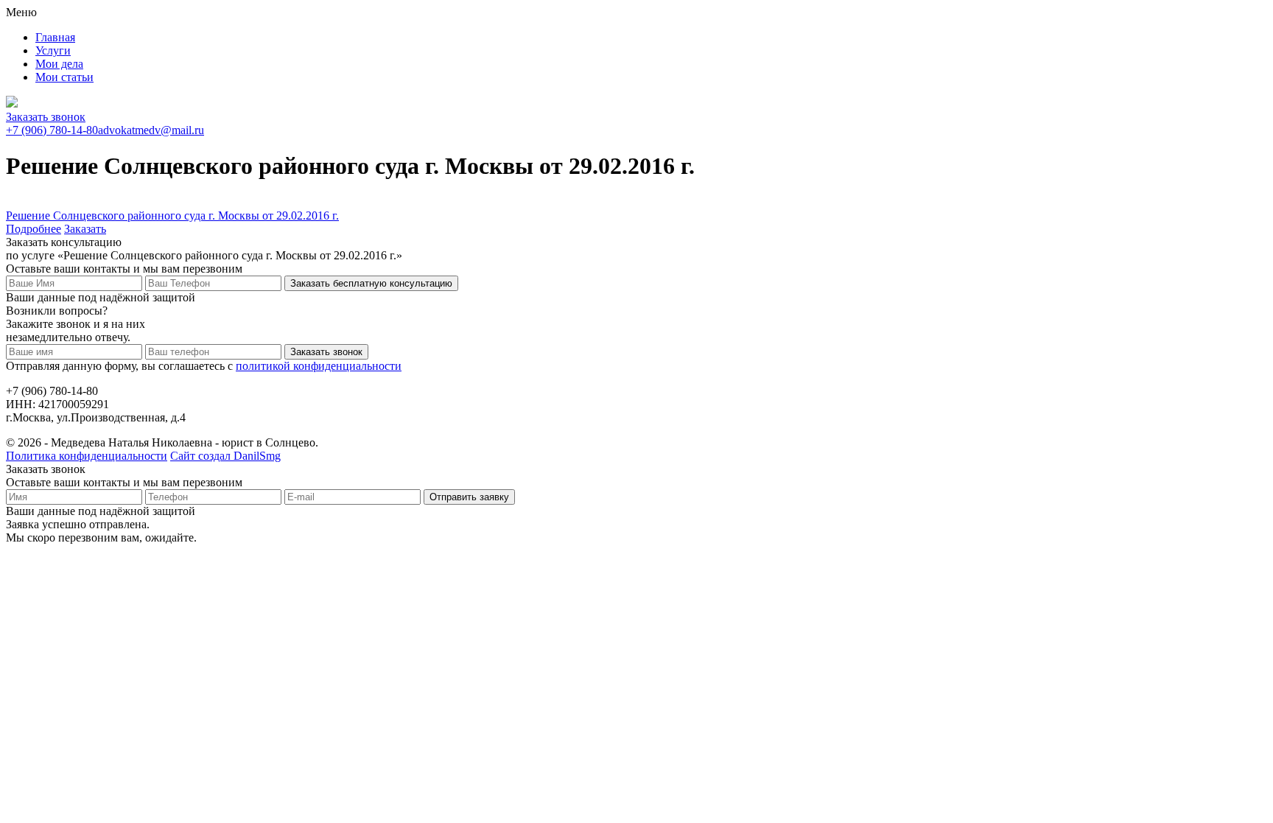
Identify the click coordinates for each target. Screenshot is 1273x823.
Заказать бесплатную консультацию (371, 283)
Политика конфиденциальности (86, 455)
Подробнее (33, 229)
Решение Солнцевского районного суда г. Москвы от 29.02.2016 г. (172, 215)
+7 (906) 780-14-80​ (52, 130)
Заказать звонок (45, 117)
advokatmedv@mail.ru (151, 130)
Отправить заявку (469, 496)
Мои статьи (64, 77)
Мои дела (59, 63)
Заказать (85, 229)
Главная (55, 37)
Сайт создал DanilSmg (225, 455)
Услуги (53, 50)
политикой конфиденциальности (318, 366)
